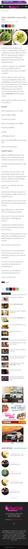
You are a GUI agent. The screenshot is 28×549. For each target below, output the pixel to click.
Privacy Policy (16, 547)
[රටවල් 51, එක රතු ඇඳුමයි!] (5, 371)
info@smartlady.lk (17, 519)
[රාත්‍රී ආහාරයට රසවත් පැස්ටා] (5, 333)
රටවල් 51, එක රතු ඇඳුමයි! (15, 370)
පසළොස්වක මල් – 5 (15, 464)
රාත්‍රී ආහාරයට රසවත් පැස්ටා (16, 331)
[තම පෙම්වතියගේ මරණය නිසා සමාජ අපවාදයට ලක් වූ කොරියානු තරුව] (5, 358)
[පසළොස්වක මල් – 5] (5, 463)
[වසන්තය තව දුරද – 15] (5, 473)
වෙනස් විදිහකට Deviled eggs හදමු (17, 317)
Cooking (6, 10)
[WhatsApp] (12, 26)
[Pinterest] (9, 26)
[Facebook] (2, 26)
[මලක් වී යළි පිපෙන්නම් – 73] (5, 454)
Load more (13, 497)
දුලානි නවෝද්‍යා (6, 21)
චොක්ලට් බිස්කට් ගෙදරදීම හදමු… (17, 297)
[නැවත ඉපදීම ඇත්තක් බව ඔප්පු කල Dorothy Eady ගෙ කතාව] (5, 364)
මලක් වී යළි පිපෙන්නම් (14, 453)
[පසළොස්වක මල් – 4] (5, 491)
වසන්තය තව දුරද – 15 (15, 473)
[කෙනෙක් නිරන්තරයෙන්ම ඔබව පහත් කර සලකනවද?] (5, 344)
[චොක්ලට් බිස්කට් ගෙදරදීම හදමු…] (5, 299)
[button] (2, 6)
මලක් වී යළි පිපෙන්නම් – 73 (16, 455)
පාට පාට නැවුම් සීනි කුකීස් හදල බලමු (18, 324)
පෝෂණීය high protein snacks (16, 304)
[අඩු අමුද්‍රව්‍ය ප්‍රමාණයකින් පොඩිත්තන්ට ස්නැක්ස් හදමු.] (5, 312)
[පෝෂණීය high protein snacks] (5, 305)
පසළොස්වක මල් (13, 462)
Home (2, 10)
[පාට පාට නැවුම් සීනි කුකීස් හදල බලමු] (5, 326)
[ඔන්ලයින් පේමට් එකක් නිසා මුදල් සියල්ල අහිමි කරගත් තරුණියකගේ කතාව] (5, 378)
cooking (7, 282)
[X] (6, 26)
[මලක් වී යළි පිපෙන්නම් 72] (5, 482)
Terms (21, 547)
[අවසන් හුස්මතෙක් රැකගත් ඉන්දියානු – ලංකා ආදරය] (5, 351)
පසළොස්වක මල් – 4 (15, 492)
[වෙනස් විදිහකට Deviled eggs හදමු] (5, 319)
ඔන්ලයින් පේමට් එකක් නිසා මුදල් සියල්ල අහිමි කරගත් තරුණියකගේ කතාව (17, 378)
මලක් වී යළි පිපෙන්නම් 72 (16, 482)
